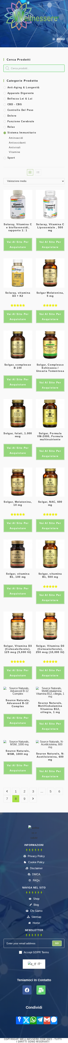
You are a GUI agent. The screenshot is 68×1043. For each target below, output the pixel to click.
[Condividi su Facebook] (19, 1020)
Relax (11, 127)
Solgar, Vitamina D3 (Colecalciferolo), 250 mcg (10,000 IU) (50, 649)
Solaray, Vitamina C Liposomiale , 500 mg (50, 227)
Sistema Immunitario (21, 132)
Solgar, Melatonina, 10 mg (18, 503)
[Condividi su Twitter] (26, 1020)
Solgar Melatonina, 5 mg (50, 294)
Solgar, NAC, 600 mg (50, 503)
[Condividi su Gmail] (47, 1020)
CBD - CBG (14, 104)
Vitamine (14, 152)
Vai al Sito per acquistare (18, 244)
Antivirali (15, 147)
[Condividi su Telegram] (40, 1020)
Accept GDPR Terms (36, 952)
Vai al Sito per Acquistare (18, 317)
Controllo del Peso (20, 110)
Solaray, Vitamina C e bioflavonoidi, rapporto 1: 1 (18, 227)
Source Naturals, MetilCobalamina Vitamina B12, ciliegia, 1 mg (50, 707)
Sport (11, 157)
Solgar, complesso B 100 (17, 366)
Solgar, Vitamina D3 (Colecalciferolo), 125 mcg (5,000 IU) (18, 649)
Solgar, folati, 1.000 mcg (17, 435)
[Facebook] (27, 990)
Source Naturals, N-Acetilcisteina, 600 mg (50, 756)
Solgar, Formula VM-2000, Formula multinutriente (50, 436)
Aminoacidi (16, 138)
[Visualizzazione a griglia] (30, 172)
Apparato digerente (20, 93)
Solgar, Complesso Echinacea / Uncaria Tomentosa (50, 367)
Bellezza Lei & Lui (20, 98)
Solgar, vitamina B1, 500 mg (50, 575)
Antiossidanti (17, 142)
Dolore (12, 115)
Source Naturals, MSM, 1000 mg (18, 752)
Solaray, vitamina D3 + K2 (17, 294)
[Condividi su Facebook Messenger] (53, 1020)
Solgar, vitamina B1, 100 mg (18, 575)
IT (38, 964)
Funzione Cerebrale (20, 121)
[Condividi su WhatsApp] (33, 1020)
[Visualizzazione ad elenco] (38, 172)
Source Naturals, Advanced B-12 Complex (18, 703)
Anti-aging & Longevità (23, 87)
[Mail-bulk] (41, 990)
